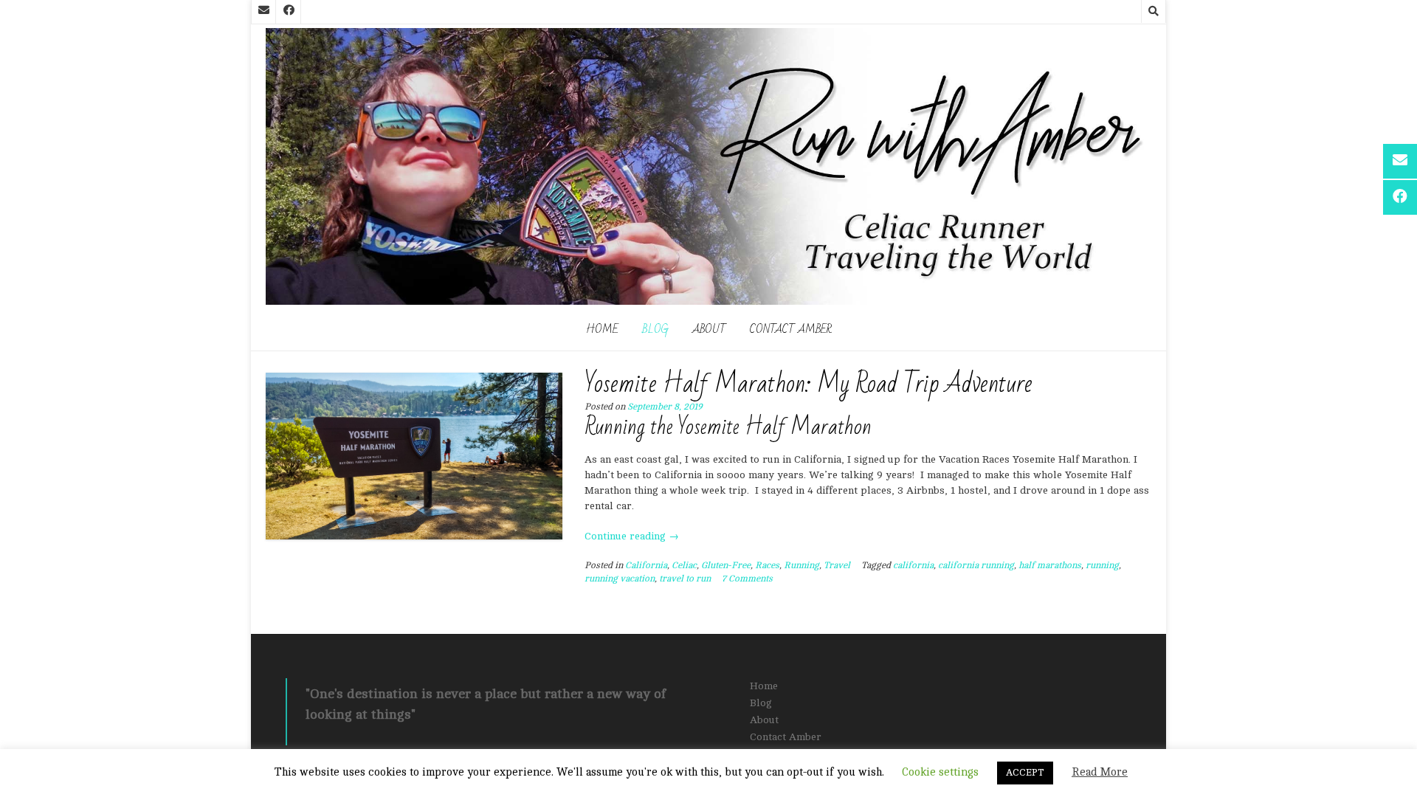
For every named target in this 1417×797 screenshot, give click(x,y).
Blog (655, 329)
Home (602, 329)
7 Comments (747, 578)
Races (767, 565)
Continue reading (632, 536)
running (1102, 565)
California (646, 565)
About (709, 329)
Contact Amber (791, 329)
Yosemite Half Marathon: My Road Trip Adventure (808, 384)
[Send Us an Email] (263, 12)
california (913, 565)
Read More (1100, 772)
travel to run (685, 578)
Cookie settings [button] (940, 772)
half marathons (1049, 565)
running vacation (620, 578)
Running (801, 565)
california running (976, 565)
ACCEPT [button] (1025, 772)
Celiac (684, 565)
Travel (837, 565)
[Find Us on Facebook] (288, 12)
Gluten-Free (726, 565)
